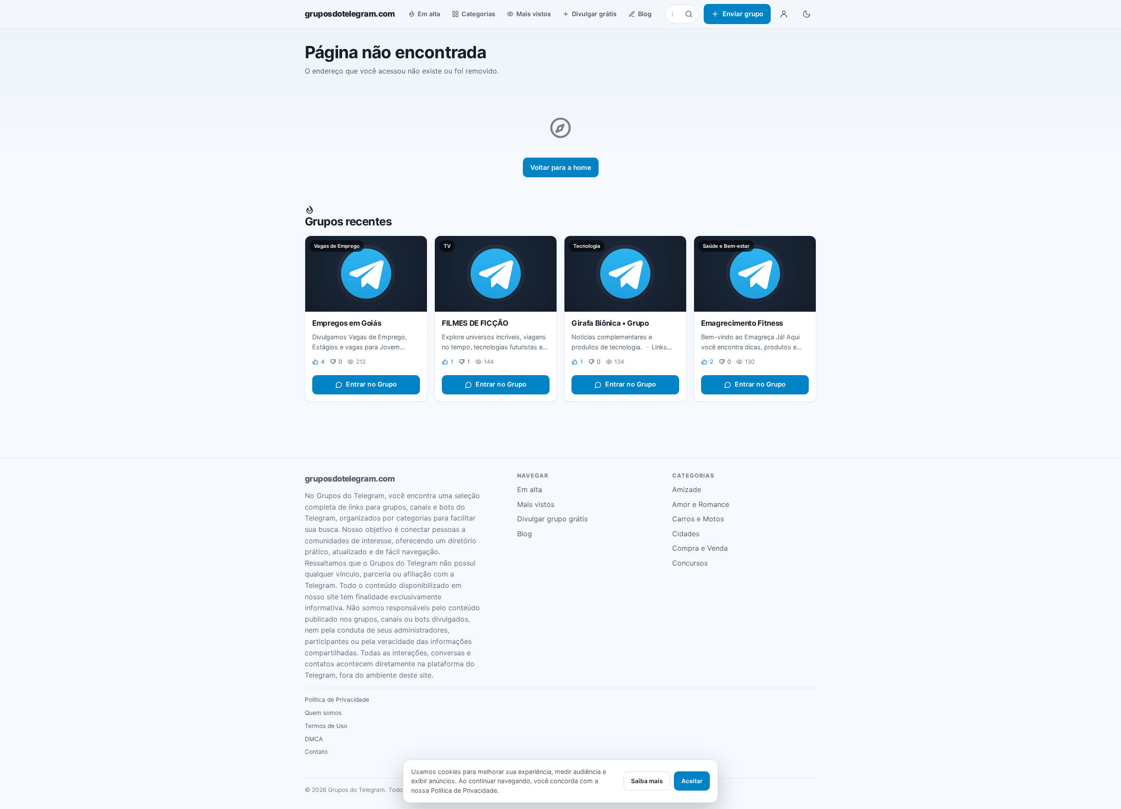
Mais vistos (533, 14)
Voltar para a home (560, 167)
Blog (645, 14)
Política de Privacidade (337, 699)
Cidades (685, 533)
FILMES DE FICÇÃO (475, 323)
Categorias (478, 14)
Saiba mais (647, 780)
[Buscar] (689, 14)
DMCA (314, 738)
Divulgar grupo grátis (552, 518)
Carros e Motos (698, 518)
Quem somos (323, 712)
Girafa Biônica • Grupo (610, 323)
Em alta (429, 14)
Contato (316, 751)
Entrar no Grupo (371, 384)
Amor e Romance (700, 504)
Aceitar (691, 780)
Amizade (686, 489)
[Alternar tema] (806, 14)
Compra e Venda (700, 548)
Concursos (690, 563)
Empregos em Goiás (346, 323)
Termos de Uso (326, 725)
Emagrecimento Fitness (742, 323)
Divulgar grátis (594, 14)
